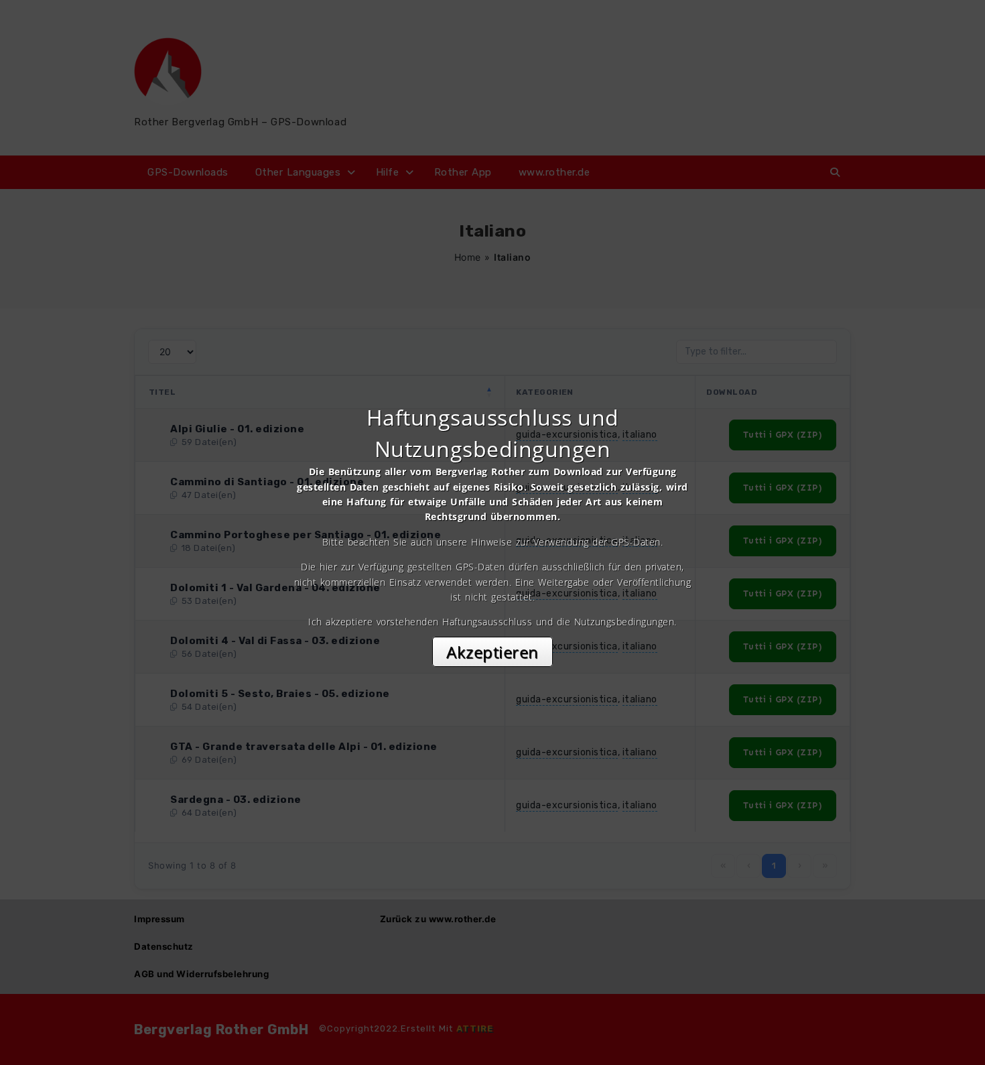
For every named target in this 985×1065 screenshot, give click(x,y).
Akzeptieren (492, 652)
